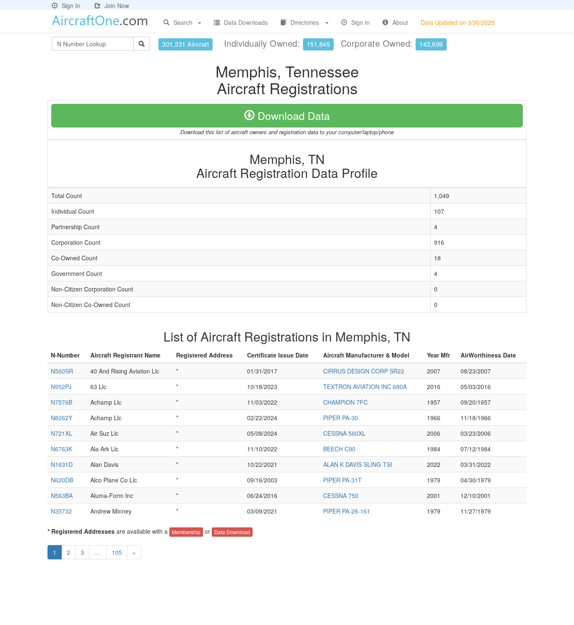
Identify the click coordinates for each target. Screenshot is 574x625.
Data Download (232, 531)
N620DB (62, 480)
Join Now (117, 5)
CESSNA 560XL (344, 433)
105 (117, 552)
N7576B (61, 402)
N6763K (61, 449)
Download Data (292, 115)
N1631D (62, 464)
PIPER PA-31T (342, 480)
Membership (186, 531)
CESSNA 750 (340, 495)
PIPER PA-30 (340, 417)
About (400, 22)
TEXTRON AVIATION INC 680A (365, 386)
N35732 (61, 511)
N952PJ (61, 386)
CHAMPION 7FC (345, 402)
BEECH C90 (339, 449)
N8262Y (61, 417)
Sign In (71, 5)
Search (183, 22)
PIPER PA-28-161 (346, 511)
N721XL (61, 433)
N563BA (62, 495)
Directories (304, 22)
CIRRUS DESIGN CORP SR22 (363, 371)
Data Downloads (246, 22)
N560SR (62, 371)
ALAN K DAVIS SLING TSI (357, 464)
